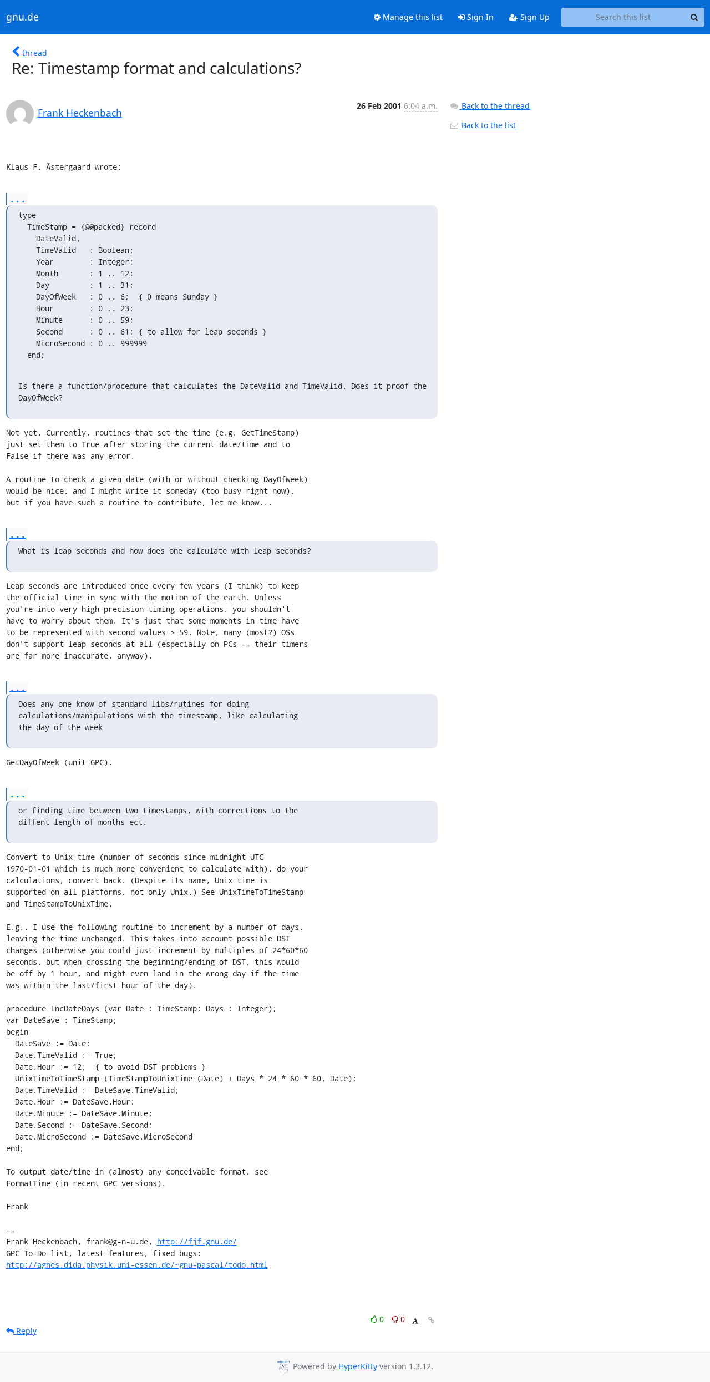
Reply (25, 1330)
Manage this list (412, 17)
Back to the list (487, 125)
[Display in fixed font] (415, 1320)
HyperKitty (357, 1366)
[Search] (694, 17)
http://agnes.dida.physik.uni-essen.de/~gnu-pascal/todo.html (137, 1264)
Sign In (479, 17)
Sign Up (534, 17)
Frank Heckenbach (80, 112)
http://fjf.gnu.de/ (197, 1241)
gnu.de (22, 17)
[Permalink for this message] (431, 1320)
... (17, 198)
